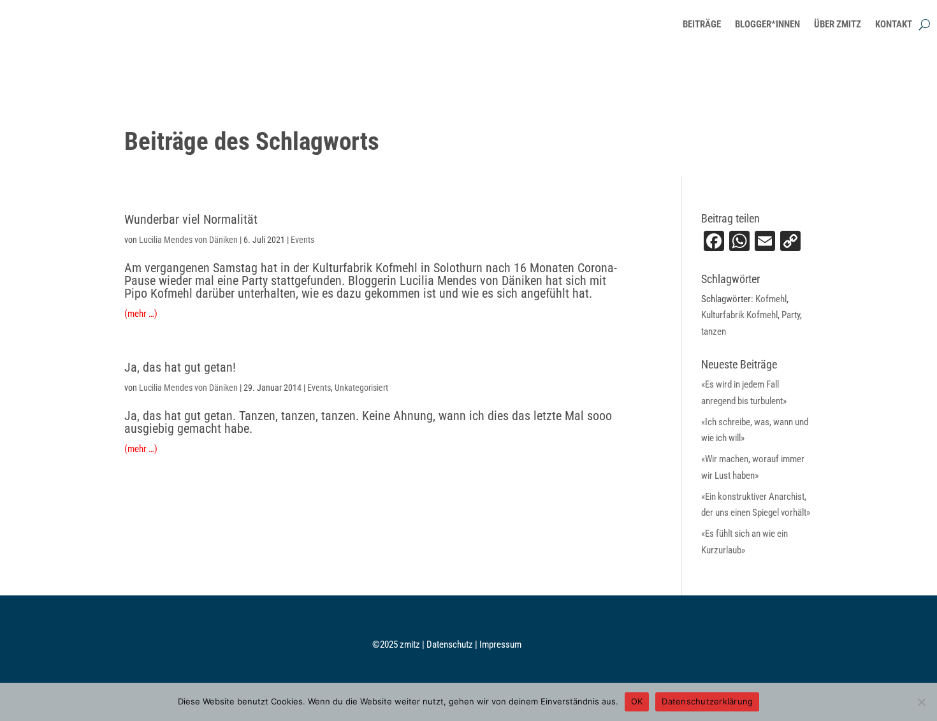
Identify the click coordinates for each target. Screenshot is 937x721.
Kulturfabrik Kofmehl (739, 315)
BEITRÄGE (702, 24)
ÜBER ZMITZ (837, 24)
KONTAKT (893, 24)
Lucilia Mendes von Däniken (188, 240)
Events (302, 240)
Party (790, 315)
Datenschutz (450, 644)
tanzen (713, 331)
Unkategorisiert (361, 387)
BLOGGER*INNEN (767, 24)
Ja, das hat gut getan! (180, 367)
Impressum (500, 644)
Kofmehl (771, 299)
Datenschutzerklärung (707, 701)
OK (637, 701)
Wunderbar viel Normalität (191, 219)
